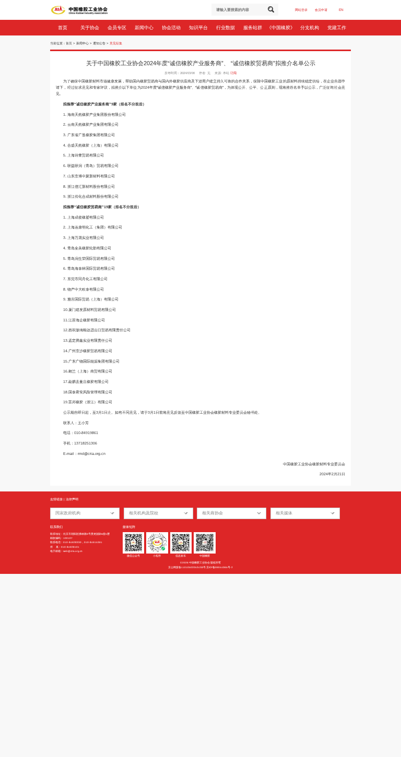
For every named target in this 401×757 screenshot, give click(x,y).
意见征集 (116, 43)
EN (341, 9)
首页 (63, 27)
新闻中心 (145, 27)
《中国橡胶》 (282, 27)
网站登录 (301, 9)
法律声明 (72, 499)
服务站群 (253, 27)
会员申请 (321, 9)
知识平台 (199, 27)
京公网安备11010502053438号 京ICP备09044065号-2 (200, 567)
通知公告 (99, 43)
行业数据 (226, 27)
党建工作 (337, 27)
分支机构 (310, 27)
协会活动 (172, 27)
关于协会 (90, 27)
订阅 (233, 73)
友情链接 (56, 499)
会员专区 (118, 27)
